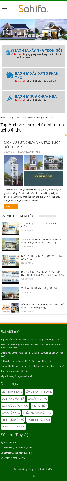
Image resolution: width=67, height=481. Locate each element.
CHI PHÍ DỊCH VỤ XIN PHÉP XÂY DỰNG (39, 223)
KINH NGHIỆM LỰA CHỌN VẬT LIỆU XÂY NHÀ (42, 255)
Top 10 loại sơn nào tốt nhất (14, 371)
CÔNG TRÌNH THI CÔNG (38, 391)
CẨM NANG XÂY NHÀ (13, 398)
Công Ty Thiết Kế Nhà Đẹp (40, 469)
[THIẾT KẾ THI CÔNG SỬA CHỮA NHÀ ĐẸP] (34, 8)
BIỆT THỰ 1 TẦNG (12, 391)
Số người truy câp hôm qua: (15, 453)
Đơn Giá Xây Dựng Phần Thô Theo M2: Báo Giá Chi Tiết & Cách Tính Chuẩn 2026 (42, 271)
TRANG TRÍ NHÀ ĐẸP (13, 426)
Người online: (8, 442)
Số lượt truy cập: (9, 458)
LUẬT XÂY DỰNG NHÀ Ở (15, 405)
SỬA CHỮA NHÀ (27, 152)
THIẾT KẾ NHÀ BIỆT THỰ (37, 412)
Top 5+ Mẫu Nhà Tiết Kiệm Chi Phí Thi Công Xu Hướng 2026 (30, 339)
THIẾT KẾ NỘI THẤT (38, 419)
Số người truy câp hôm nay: (14, 447)
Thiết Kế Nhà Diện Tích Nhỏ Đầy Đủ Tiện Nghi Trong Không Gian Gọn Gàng (42, 239)
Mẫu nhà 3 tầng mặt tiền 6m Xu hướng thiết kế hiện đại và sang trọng (42, 304)
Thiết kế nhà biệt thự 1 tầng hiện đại (39, 286)
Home (3, 117)
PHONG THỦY (39, 405)
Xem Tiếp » (10, 206)
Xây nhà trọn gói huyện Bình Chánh (17, 376)
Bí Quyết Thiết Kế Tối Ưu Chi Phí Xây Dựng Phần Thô (26, 361)
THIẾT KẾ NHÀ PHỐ (13, 419)
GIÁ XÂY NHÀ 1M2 (37, 398)
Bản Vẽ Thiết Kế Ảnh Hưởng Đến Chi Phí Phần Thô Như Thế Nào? (32, 366)
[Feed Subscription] (66, 135)
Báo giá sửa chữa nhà (36, 96)
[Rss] (33, 476)
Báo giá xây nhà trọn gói (38, 50)
